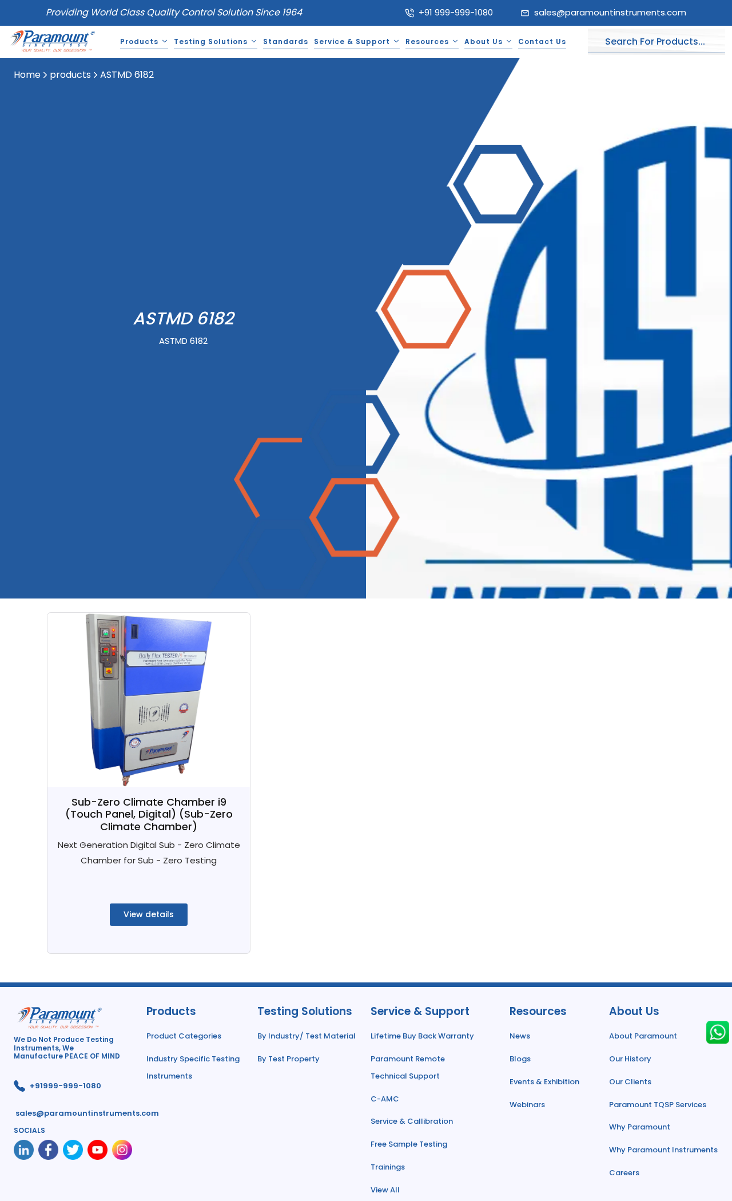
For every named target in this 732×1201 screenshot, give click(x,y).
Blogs (520, 1058)
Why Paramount (639, 1126)
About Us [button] (483, 41)
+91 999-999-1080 (456, 12)
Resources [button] (427, 41)
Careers (624, 1172)
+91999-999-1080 (65, 1085)
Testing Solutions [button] (211, 41)
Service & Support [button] (352, 41)
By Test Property (288, 1058)
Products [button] (139, 41)
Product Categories (183, 1035)
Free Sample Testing (409, 1144)
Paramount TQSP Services (657, 1104)
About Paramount (643, 1035)
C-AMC (385, 1098)
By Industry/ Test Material (306, 1035)
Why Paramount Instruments (663, 1149)
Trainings (388, 1167)
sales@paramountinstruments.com (610, 12)
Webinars (527, 1104)
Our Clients (630, 1081)
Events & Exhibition (544, 1081)
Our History (630, 1058)
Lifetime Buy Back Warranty (422, 1035)
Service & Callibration (412, 1121)
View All (385, 1189)
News (520, 1035)
